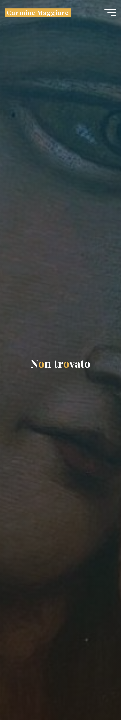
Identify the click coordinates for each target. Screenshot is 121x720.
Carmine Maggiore (38, 12)
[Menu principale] (110, 12)
